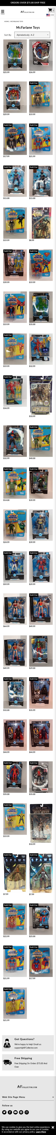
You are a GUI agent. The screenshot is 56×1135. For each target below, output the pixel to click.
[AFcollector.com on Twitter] (4, 1112)
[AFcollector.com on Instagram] (27, 1112)
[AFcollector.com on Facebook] (10, 1112)
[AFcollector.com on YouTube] (15, 1112)
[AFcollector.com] (28, 12)
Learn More (41, 1132)
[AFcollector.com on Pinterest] (21, 1112)
